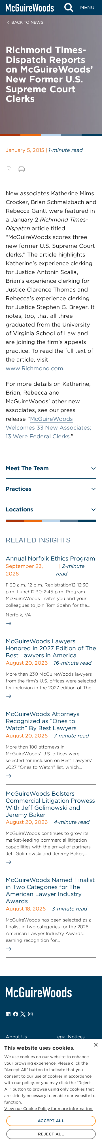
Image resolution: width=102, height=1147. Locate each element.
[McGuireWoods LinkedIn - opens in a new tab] (8, 1014)
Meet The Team (27, 468)
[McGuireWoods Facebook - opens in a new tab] (15, 1014)
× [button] (96, 1045)
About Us (16, 1036)
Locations (19, 509)
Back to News (27, 22)
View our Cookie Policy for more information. (48, 1108)
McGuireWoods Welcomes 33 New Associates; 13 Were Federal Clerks (48, 427)
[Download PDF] (9, 169)
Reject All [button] (51, 1134)
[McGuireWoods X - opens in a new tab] (23, 1014)
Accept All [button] (51, 1120)
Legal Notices (69, 1036)
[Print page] (21, 169)
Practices (18, 488)
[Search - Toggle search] (69, 7)
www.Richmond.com (34, 368)
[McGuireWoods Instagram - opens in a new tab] (30, 1014)
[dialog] (51, 1093)
